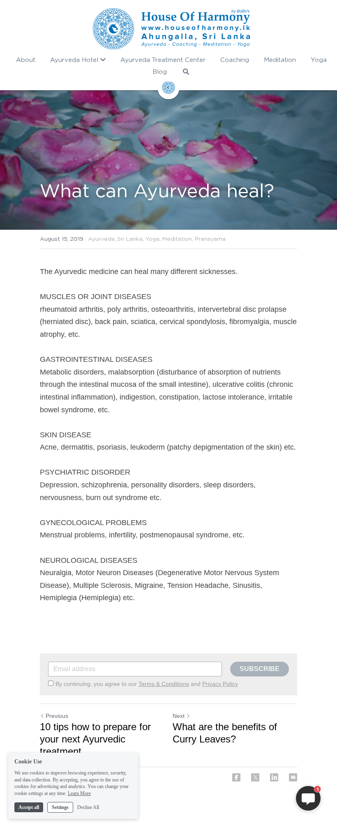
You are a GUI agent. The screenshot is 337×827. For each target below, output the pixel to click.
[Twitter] (255, 777)
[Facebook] (236, 777)
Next (179, 716)
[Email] (293, 777)
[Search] (186, 71)
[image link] (171, 28)
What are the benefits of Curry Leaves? (225, 733)
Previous (57, 716)
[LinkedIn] (274, 777)
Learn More (79, 793)
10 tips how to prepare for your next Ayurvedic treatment (95, 739)
